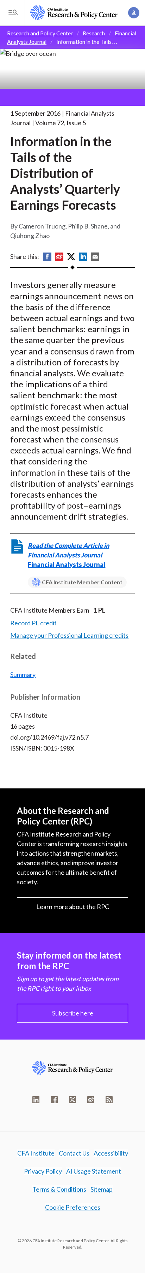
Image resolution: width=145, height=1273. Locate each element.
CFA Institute (36, 1153)
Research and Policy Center (40, 33)
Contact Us (74, 1153)
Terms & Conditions (59, 1189)
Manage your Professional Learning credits (69, 635)
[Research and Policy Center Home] (73, 12)
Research (94, 33)
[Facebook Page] (54, 1099)
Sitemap (101, 1189)
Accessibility (111, 1153)
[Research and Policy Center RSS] (109, 1099)
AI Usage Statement (93, 1171)
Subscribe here (72, 1013)
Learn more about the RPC (72, 906)
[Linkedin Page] (35, 1099)
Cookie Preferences (72, 1207)
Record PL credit (33, 623)
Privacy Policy (43, 1171)
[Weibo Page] (90, 1099)
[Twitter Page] (72, 1099)
